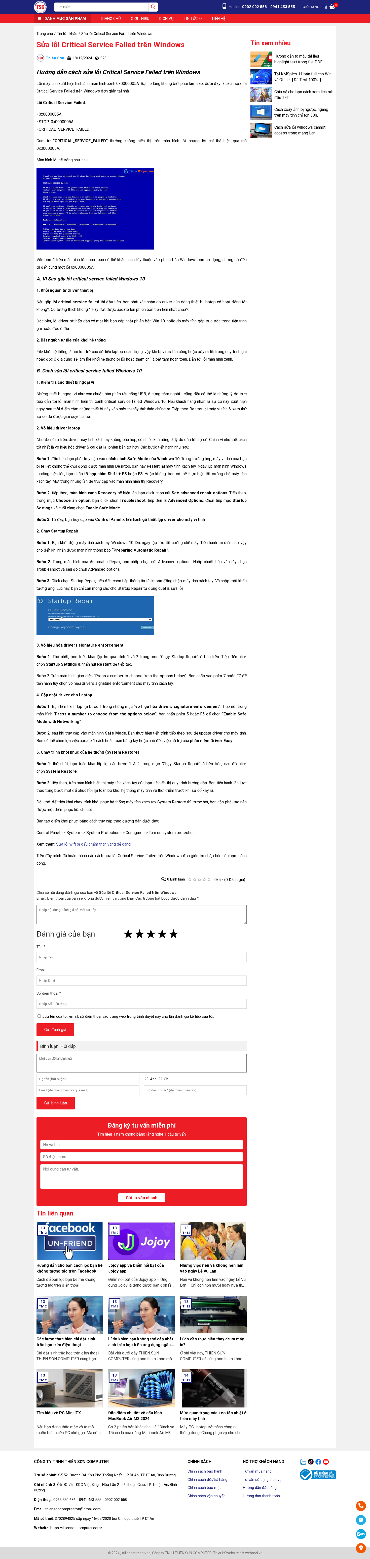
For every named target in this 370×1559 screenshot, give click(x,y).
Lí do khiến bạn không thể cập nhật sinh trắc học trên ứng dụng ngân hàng (140, 1345)
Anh (153, 1079)
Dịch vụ (166, 18)
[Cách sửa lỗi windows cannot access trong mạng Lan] (261, 130)
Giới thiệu (140, 18)
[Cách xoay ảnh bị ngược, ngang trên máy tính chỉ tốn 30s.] (261, 112)
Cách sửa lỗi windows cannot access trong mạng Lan (299, 130)
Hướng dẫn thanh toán (261, 1496)
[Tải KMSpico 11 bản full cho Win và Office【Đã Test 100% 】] (261, 77)
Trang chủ (110, 18)
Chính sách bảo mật (204, 1487)
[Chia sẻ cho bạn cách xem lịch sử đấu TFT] (261, 94)
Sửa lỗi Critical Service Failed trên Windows (110, 44)
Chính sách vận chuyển (207, 1496)
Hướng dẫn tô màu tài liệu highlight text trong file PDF (298, 59)
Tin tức (191, 18)
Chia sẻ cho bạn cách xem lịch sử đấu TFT (303, 94)
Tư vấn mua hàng (257, 1471)
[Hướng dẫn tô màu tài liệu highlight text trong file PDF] (261, 59)
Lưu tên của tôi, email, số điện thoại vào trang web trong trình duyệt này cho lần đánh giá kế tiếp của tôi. (128, 1016)
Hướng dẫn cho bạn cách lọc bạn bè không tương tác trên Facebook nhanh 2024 (69, 1271)
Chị (166, 1079)
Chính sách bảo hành (205, 1471)
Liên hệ (219, 18)
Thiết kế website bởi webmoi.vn (238, 1553)
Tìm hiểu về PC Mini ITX (58, 1412)
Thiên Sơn (55, 58)
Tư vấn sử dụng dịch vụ (262, 1479)
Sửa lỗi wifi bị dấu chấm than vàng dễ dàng (93, 844)
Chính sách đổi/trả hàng (207, 1479)
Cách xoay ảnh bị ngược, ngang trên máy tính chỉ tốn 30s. (301, 112)
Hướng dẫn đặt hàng (260, 1487)
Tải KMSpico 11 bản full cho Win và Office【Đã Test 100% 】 (302, 77)
